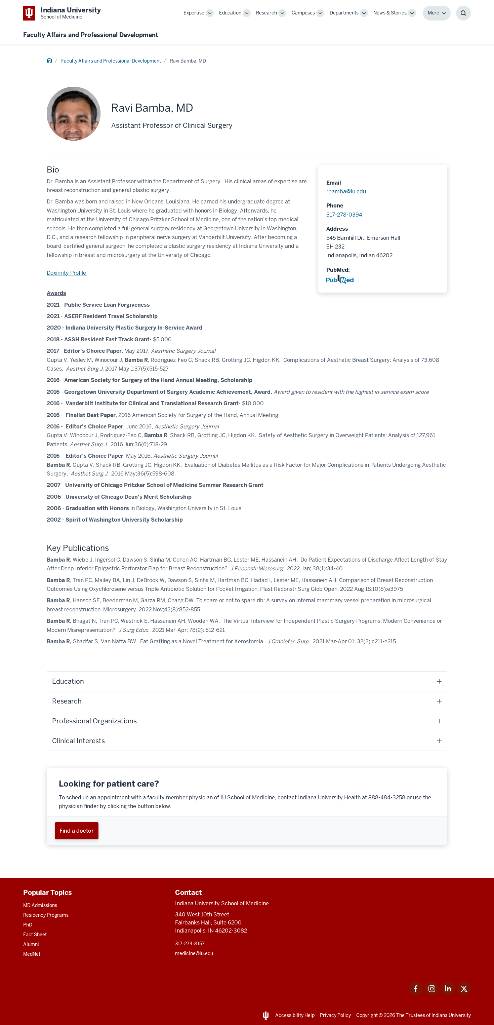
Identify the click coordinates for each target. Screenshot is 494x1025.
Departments (344, 13)
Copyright (367, 1015)
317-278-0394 (344, 214)
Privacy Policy (335, 1015)
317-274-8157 (190, 944)
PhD (27, 925)
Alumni (31, 944)
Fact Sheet (35, 935)
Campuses (303, 13)
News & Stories (390, 13)
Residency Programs (46, 915)
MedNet (31, 954)
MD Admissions (40, 905)
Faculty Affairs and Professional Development (90, 35)
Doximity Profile (67, 272)
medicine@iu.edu (194, 953)
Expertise (193, 13)
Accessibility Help (295, 1015)
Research (266, 13)
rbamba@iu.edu (346, 191)
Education (230, 13)
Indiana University (451, 1015)
